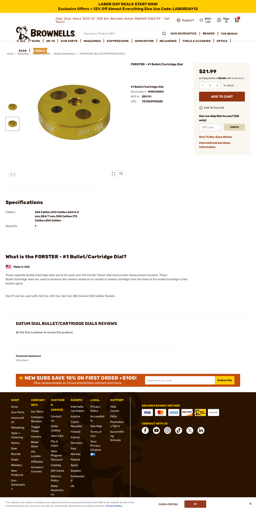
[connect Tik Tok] (178, 430)
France (75, 437)
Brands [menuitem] (209, 33)
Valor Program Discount (57, 455)
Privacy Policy (114, 505)
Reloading (17, 427)
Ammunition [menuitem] (144, 41)
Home (10, 53)
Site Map (96, 426)
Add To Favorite (214, 107)
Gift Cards (57, 470)
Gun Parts (17, 412)
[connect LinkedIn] (200, 430)
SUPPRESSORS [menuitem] (118, 41)
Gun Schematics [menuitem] (184, 33)
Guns (14, 406)
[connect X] (189, 430)
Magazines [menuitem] (92, 41)
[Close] (250, 504)
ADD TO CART (222, 97)
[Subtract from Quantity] (202, 85)
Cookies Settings (168, 504)
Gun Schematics (18, 484)
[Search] (164, 33)
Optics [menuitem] (222, 41)
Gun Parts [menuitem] (69, 41)
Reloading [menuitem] (168, 41)
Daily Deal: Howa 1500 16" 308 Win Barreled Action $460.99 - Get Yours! (113, 20)
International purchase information (215, 145)
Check (234, 127)
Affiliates (37, 461)
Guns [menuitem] (36, 41)
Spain (74, 465)
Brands (16, 454)
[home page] (46, 33)
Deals (14, 459)
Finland (76, 431)
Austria (75, 416)
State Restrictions (57, 490)
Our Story (37, 411)
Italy (73, 448)
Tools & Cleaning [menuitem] (197, 41)
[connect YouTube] (156, 430)
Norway (76, 454)
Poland (75, 459)
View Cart (57, 436)
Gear (14, 448)
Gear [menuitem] (23, 50)
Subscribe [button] (224, 380)
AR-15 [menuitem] (50, 41)
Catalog (56, 465)
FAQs (113, 416)
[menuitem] (22, 41)
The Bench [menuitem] (229, 33)
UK (72, 486)
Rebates (16, 465)
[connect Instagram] (167, 430)
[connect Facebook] (145, 430)
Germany (77, 443)
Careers (36, 436)
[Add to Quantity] (217, 85)
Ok (195, 504)
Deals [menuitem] (40, 50)
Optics (15, 443)
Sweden (76, 470)
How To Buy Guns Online (215, 137)
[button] (223, 20)
